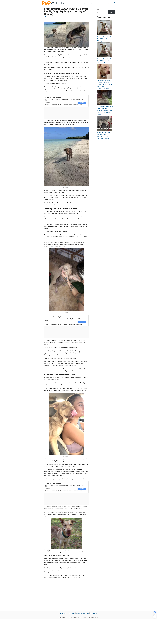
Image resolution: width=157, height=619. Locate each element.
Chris (46, 16)
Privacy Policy (71, 613)
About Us (63, 613)
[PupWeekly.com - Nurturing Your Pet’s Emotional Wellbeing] (55, 3)
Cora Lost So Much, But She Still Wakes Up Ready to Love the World (104, 61)
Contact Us (93, 613)
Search (99, 9)
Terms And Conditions (82, 613)
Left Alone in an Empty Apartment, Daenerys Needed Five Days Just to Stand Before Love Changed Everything (104, 84)
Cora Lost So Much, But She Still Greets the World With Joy (104, 39)
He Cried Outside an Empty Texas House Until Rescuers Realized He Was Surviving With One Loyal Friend (105, 110)
